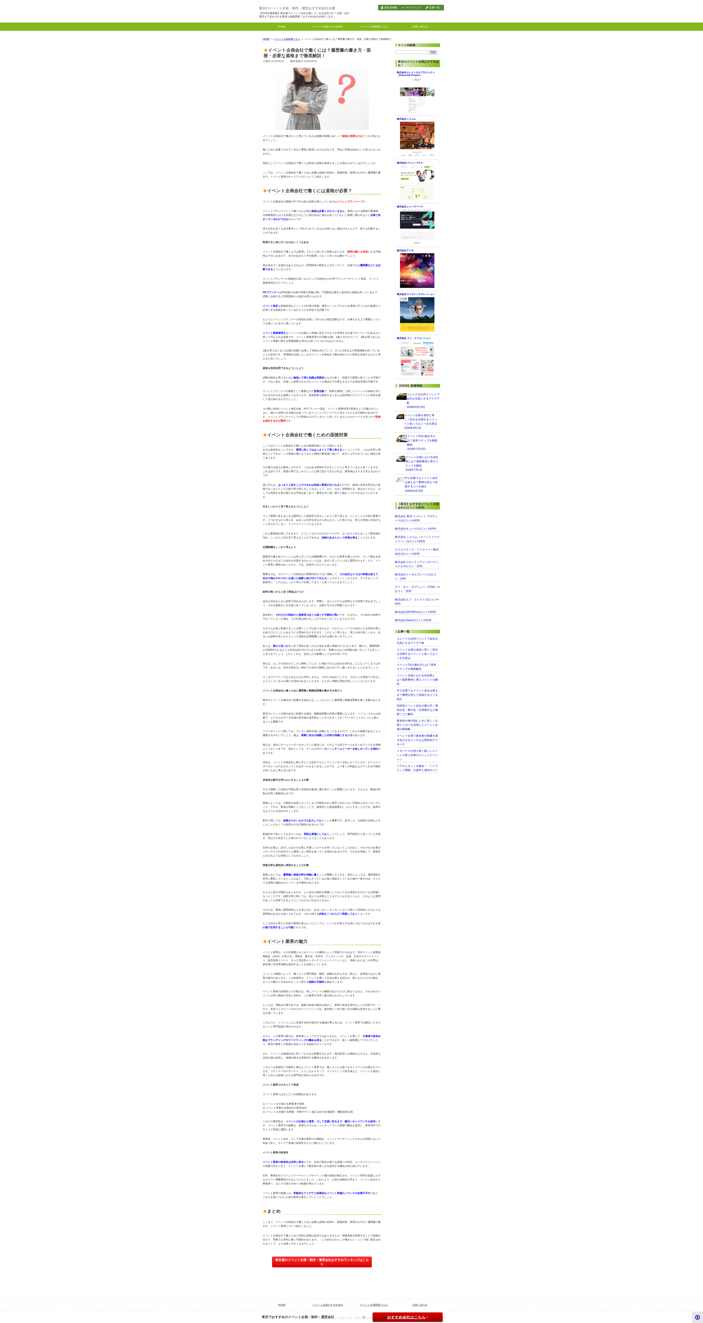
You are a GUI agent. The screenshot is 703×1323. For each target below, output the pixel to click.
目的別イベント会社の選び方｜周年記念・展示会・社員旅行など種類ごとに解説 (417, 710)
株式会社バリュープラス (410, 163)
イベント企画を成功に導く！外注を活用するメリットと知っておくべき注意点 (417, 654)
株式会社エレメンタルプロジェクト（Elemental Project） (416, 73)
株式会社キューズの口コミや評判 (415, 528)
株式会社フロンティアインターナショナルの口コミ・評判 (417, 564)
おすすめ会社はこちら (406, 1317)
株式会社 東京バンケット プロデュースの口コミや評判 (416, 518)
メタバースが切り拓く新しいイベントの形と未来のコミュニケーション (417, 755)
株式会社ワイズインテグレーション (416, 294)
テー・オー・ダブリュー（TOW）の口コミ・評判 (417, 589)
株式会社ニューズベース (410, 206)
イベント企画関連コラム (374, 26)
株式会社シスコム (406, 119)
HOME (282, 26)
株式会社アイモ (405, 250)
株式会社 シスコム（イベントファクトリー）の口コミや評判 (417, 539)
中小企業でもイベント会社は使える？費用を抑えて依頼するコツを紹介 (417, 694)
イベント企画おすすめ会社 (327, 26)
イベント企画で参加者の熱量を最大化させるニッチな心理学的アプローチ (417, 740)
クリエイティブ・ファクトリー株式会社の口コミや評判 (417, 551)
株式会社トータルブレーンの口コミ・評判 (415, 576)
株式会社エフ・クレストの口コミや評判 (417, 601)
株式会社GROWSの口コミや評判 (415, 611)
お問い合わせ (419, 26)
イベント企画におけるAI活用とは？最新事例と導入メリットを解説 (417, 679)
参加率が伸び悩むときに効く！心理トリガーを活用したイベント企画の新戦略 (417, 725)
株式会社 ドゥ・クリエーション (414, 338)
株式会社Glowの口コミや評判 (413, 620)
